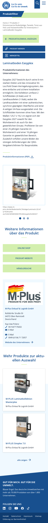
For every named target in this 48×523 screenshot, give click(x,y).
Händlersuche (24, 268)
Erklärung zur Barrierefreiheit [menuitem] (14, 519)
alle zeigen (22, 460)
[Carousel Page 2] (24, 218)
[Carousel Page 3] (28, 218)
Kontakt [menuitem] (6, 516)
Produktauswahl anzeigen (23, 39)
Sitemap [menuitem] (38, 516)
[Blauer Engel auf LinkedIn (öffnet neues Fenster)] (4, 508)
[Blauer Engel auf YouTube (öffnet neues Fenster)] (16, 508)
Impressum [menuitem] (28, 516)
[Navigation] (44, 3)
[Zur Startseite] (17, 5)
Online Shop (24, 248)
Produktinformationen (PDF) (16, 156)
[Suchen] (37, 3)
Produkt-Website (24, 258)
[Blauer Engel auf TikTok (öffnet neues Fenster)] (28, 508)
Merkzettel (15, 55)
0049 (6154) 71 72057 (17, 337)
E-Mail (11, 330)
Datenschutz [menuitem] (16, 516)
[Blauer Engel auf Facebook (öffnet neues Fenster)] (22, 508)
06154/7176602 (15, 327)
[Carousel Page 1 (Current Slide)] (20, 218)
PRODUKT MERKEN (17, 49)
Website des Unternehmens (17, 342)
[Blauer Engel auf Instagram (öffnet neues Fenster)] (10, 508)
